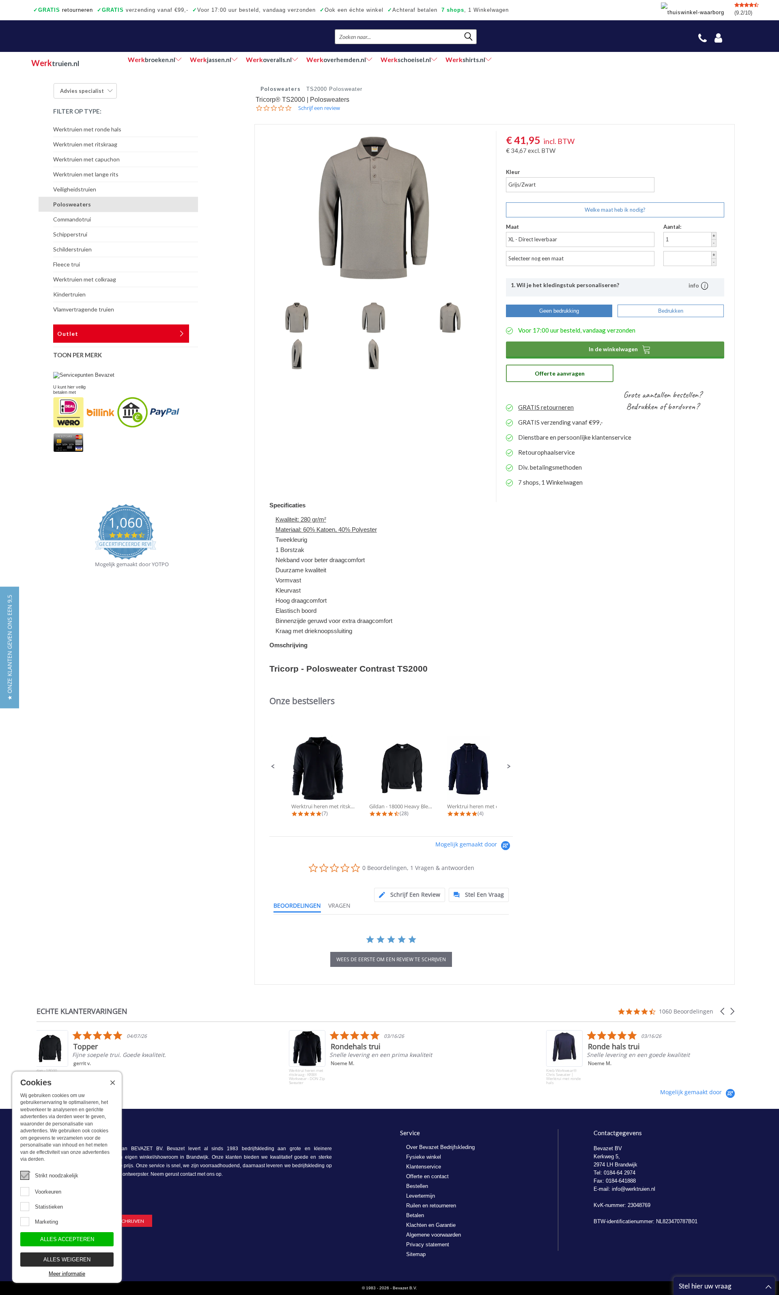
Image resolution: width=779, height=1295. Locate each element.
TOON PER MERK (77, 355)
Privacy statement (427, 1244)
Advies (82, 91)
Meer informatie (67, 1274)
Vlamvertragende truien (83, 309)
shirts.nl (465, 59)
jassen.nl (210, 59)
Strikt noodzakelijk (56, 1176)
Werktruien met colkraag (84, 279)
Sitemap (416, 1254)
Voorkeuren (48, 1192)
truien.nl (55, 63)
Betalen (415, 1215)
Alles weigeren (66, 1259)
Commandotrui (72, 219)
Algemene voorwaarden (433, 1235)
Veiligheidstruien (74, 189)
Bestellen (417, 1186)
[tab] (409, 895)
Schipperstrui (70, 234)
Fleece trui (66, 264)
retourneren (63, 10)
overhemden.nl (336, 59)
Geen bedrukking (559, 311)
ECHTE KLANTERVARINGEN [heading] (82, 1011)
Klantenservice (423, 1167)
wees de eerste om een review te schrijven (391, 959)
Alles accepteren (67, 1239)
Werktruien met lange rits (85, 174)
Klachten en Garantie (431, 1225)
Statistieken (49, 1207)
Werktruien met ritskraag (85, 144)
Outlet (67, 333)
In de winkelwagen (620, 349)
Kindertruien (69, 294)
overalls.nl (269, 59)
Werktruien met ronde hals (87, 129)
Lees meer (606, 1076)
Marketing (46, 1222)
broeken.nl (151, 59)
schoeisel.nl (406, 59)
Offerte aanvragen (560, 373)
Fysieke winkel (423, 1157)
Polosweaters (72, 204)
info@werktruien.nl (633, 1189)
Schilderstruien (72, 249)
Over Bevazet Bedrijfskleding (440, 1147)
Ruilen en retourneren (431, 1206)
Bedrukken (670, 311)
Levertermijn (420, 1196)
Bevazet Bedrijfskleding (81, 36)
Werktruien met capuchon (86, 159)
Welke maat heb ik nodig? (615, 209)
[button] (273, 766)
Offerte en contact (427, 1176)
